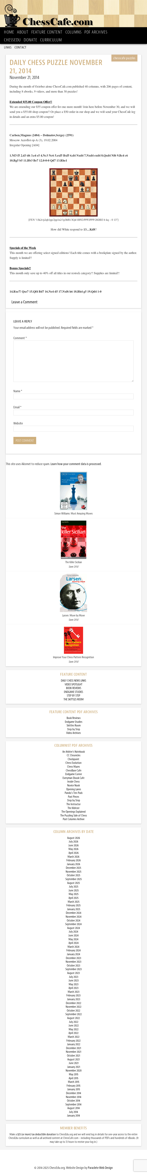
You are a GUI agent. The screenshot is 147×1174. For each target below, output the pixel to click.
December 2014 (73, 1093)
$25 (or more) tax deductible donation (36, 1134)
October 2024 (73, 920)
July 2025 (73, 886)
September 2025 (73, 879)
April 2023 (73, 988)
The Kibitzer (73, 808)
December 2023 (73, 958)
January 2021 (73, 1067)
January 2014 (73, 1115)
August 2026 (73, 838)
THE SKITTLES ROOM (74, 699)
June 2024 (73, 935)
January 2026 (73, 864)
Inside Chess (73, 781)
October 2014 (73, 1101)
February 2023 (73, 995)
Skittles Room (74, 725)
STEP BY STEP (73, 695)
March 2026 (73, 857)
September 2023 (73, 969)
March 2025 (73, 902)
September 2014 (73, 1104)
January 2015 (73, 1089)
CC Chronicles (73, 755)
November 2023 (73, 962)
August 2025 (73, 883)
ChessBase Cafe (73, 770)
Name (17, 391)
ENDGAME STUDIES (73, 692)
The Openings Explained (73, 812)
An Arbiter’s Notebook (73, 752)
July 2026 (73, 841)
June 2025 (74, 890)
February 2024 (73, 950)
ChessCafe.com (75, 14)
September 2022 (73, 1014)
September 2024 (73, 924)
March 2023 (73, 992)
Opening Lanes (73, 789)
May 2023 (73, 984)
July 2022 (73, 1022)
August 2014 (73, 1108)
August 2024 (73, 928)
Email (17, 407)
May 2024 (73, 939)
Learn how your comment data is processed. (76, 464)
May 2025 (73, 894)
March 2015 (73, 1082)
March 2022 (73, 1037)
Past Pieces (73, 797)
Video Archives (73, 733)
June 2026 (73, 845)
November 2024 (74, 917)
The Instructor (73, 804)
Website (18, 423)
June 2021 (73, 1063)
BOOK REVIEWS (73, 688)
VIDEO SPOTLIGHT (73, 684)
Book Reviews (74, 718)
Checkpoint (73, 759)
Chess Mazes (73, 767)
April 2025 (73, 898)
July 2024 (73, 932)
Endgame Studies (73, 722)
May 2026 (73, 849)
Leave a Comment (24, 302)
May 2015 (73, 1074)
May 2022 (73, 1029)
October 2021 (73, 1056)
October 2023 (73, 965)
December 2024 (73, 913)
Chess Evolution (73, 763)
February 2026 (73, 860)
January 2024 (73, 954)
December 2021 (73, 1048)
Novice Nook (73, 785)
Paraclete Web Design (100, 1168)
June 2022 (74, 1025)
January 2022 (73, 1044)
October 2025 (73, 875)
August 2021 (73, 1059)
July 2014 (73, 1112)
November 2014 (73, 1097)
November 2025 (73, 872)
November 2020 (74, 1070)
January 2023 (73, 999)
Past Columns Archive (73, 819)
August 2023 (73, 973)
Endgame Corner (73, 774)
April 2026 (74, 853)
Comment (20, 338)
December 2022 (73, 1003)
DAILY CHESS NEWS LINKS (73, 681)
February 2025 (73, 905)
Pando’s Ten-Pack (73, 793)
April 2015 (73, 1078)
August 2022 (73, 1018)
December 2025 (73, 868)
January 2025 (73, 909)
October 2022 (73, 1010)
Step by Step (73, 729)
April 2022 (73, 1033)
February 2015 (73, 1086)
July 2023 (73, 977)
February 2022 (73, 1041)
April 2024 (74, 943)
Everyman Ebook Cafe (73, 778)
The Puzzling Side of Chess (73, 815)
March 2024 (73, 947)
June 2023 (74, 980)
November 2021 (73, 1052)
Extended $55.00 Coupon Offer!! (31, 101)
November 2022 (73, 1007)
